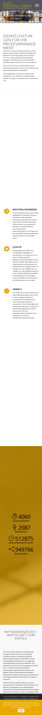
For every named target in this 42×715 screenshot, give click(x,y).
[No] (39, 707)
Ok (21, 710)
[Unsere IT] (6, 291)
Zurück (2, 17)
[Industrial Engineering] (6, 211)
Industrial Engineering (25, 209)
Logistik (17, 247)
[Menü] (36, 5)
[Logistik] (6, 248)
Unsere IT (17, 289)
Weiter (40, 17)
